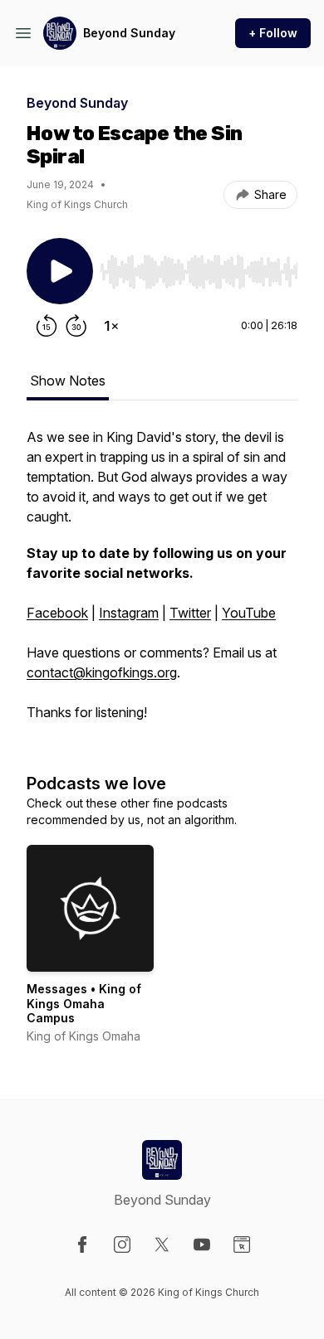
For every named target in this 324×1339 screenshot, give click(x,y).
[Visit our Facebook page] (82, 1244)
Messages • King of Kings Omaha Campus (84, 1003)
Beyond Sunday (129, 33)
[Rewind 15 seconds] (46, 325)
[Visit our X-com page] (162, 1244)
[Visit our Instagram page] (122, 1244)
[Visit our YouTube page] (202, 1244)
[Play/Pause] (60, 271)
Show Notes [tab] (68, 380)
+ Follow (272, 33)
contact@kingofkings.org (102, 672)
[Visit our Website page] (241, 1244)
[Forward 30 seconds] (76, 325)
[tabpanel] (162, 583)
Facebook (57, 612)
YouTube (249, 612)
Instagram (129, 612)
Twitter (190, 612)
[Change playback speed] (111, 325)
